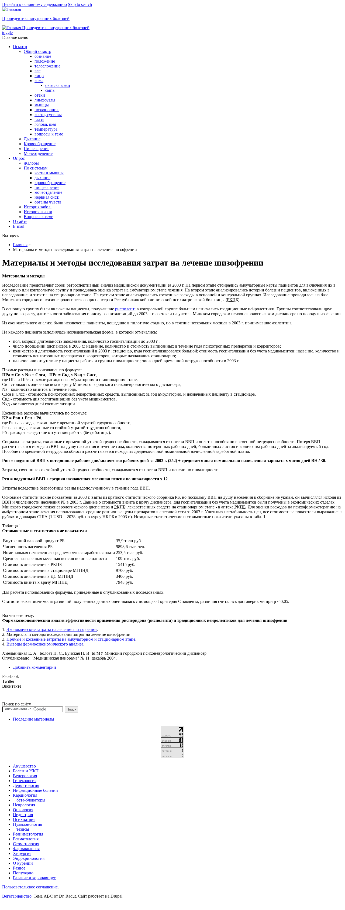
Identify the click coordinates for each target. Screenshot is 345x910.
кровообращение (49, 182)
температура (45, 129)
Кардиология (25, 795)
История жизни (38, 211)
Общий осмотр (37, 51)
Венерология (25, 775)
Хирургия (22, 853)
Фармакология (26, 848)
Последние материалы (33, 719)
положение (44, 61)
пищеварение (46, 187)
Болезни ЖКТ (26, 771)
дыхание (42, 177)
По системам (35, 168)
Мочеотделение (38, 153)
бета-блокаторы (30, 800)
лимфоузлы (44, 100)
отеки (39, 95)
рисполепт (124, 309)
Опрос (19, 158)
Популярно (23, 873)
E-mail (18, 226)
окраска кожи (57, 85)
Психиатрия (24, 819)
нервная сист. (46, 197)
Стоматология (26, 843)
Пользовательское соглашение (30, 887)
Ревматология (26, 839)
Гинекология (24, 780)
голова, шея (45, 124)
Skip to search (80, 4)
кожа (38, 80)
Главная (20, 244)
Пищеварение (36, 148)
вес (37, 71)
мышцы (41, 105)
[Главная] (11, 9)
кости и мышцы (49, 173)
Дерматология (26, 785)
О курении (23, 863)
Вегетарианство (17, 896)
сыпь (49, 90)
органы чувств (47, 202)
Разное (19, 868)
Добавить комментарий (34, 667)
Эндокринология (28, 858)
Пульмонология (27, 824)
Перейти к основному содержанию (34, 4)
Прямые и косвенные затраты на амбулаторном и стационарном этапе (70, 639)
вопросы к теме (48, 134)
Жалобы (31, 163)
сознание (42, 56)
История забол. (37, 207)
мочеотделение (48, 192)
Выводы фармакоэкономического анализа (44, 644)
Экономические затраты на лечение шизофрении (51, 629)
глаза (39, 119)
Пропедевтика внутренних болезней (36, 18)
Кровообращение (40, 143)
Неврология (24, 805)
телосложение (47, 66)
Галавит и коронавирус (34, 877)
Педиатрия (23, 814)
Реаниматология (28, 834)
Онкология (23, 809)
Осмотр (20, 46)
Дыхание (32, 139)
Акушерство (24, 766)
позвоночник (46, 109)
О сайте (20, 221)
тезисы (22, 829)
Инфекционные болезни (35, 790)
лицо (39, 75)
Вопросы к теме (38, 216)
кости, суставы (48, 114)
